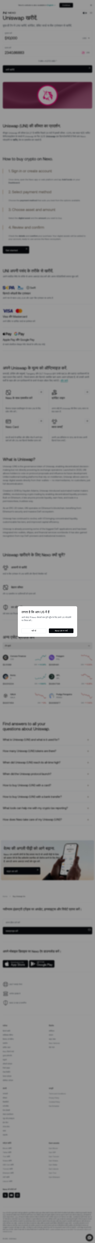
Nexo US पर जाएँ (61, 631)
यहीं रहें (34, 631)
